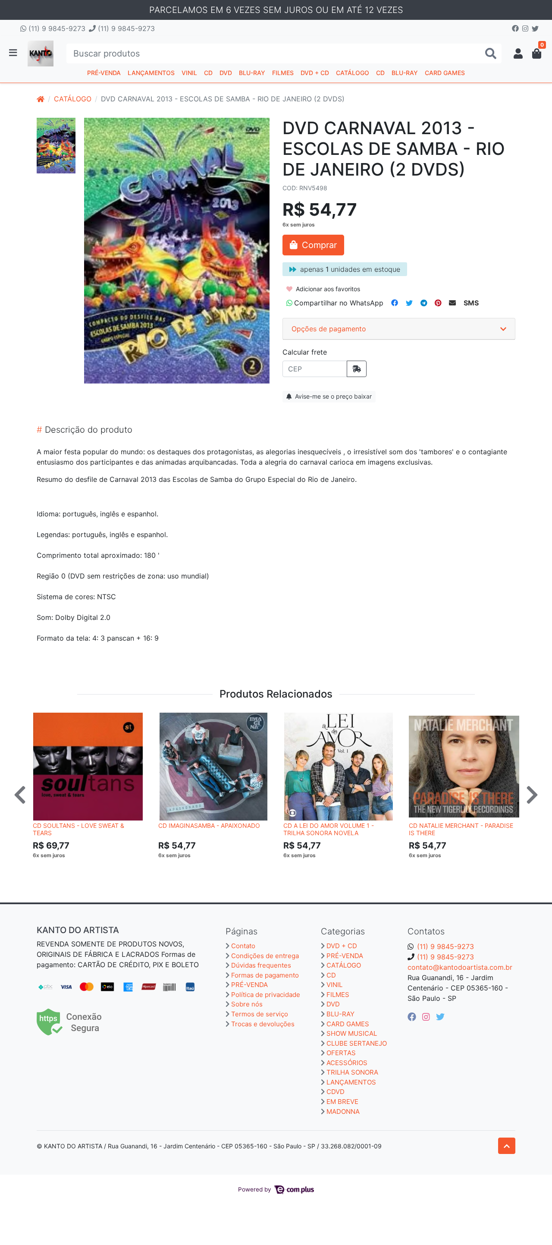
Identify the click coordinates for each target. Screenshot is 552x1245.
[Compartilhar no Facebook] (394, 303)
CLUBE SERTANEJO (356, 1043)
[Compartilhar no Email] (452, 303)
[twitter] (440, 1017)
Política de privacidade (265, 994)
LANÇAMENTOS (151, 72)
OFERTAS (341, 1053)
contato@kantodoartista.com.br (460, 967)
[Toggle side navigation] (14, 53)
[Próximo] (532, 795)
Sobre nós (247, 1004)
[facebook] (413, 1017)
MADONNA (343, 1111)
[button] (518, 53)
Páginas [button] (241, 931)
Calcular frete (304, 352)
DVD (226, 72)
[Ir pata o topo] (506, 1146)
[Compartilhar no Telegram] (424, 303)
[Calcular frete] (357, 369)
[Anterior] (19, 795)
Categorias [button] (343, 931)
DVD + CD (315, 72)
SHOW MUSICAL (351, 1033)
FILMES (283, 72)
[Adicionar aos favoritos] (43, 720)
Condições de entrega (265, 956)
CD (208, 72)
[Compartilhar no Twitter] (409, 303)
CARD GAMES (445, 72)
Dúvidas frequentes (261, 965)
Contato (243, 946)
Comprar (91, 868)
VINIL (189, 72)
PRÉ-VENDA (104, 72)
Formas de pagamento (265, 975)
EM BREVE (342, 1101)
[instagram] (427, 1017)
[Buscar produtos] (491, 53)
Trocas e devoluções (263, 1024)
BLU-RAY (252, 72)
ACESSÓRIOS (346, 1063)
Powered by (255, 1189)
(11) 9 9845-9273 (55, 28)
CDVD (335, 1092)
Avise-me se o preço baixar (332, 396)
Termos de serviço (259, 1014)
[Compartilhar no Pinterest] (438, 303)
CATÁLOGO (352, 72)
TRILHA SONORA (352, 1072)
